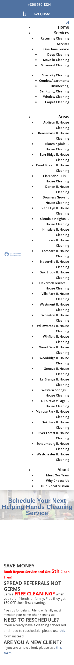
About (63, 469)
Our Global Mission (55, 486)
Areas (63, 116)
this (62, 630)
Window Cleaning (56, 96)
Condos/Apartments (54, 80)
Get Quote (42, 14)
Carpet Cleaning (57, 102)
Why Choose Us (57, 480)
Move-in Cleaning (56, 60)
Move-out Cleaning (55, 65)
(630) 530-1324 (39, 4)
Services (61, 32)
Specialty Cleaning (55, 75)
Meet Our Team (57, 475)
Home (63, 27)
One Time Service (56, 49)
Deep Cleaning (58, 54)
